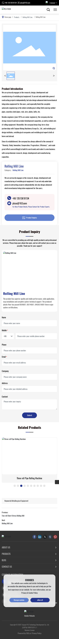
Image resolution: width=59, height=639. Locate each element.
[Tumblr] (50, 537)
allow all (40, 600)
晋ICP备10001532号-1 (29, 627)
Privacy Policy (36, 633)
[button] (15, 486)
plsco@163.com (25, 3)
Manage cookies (19, 600)
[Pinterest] (55, 537)
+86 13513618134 (11, 3)
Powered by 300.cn (24, 633)
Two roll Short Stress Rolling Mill (13, 515)
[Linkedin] (40, 537)
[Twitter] (45, 537)
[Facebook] (34, 537)
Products (16, 17)
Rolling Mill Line (27, 17)
